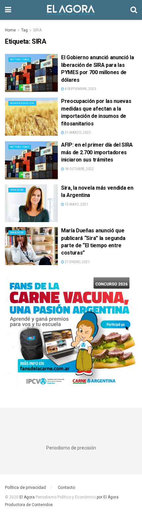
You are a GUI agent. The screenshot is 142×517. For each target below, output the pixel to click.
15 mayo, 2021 (76, 204)
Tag (24, 30)
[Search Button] (133, 10)
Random (17, 189)
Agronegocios (22, 103)
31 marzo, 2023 (77, 132)
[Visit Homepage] (71, 10)
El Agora (27, 497)
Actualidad (19, 59)
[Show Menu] (8, 10)
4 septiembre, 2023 (80, 89)
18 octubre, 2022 (79, 169)
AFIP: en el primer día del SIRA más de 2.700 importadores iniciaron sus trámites (97, 152)
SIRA (37, 30)
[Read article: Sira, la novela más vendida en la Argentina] (31, 203)
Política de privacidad (25, 487)
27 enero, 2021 (77, 262)
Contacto (66, 487)
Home (10, 30)
